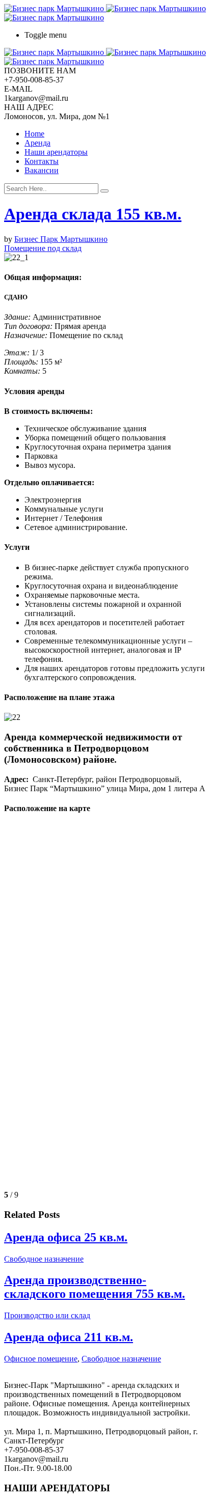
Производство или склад (47, 1315)
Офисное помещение (40, 1358)
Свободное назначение (44, 1259)
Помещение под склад (43, 248)
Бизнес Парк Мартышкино (61, 239)
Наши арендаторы (56, 152)
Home (34, 133)
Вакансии (41, 170)
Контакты (41, 161)
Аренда (37, 142)
